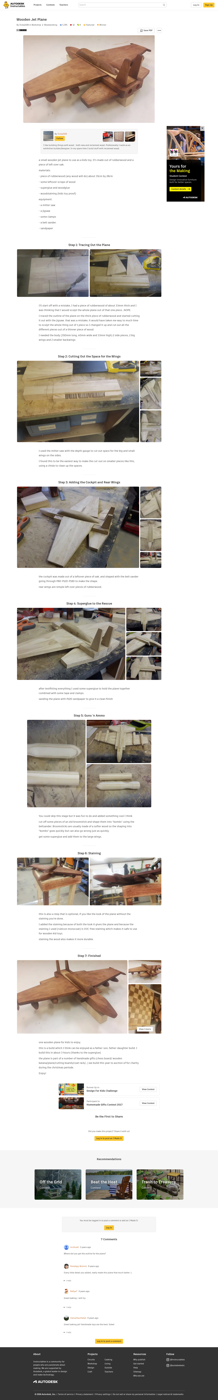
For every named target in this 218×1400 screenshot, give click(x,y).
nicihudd (74, 1247)
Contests (50, 4)
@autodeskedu (177, 1365)
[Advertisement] (186, 164)
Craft (90, 1371)
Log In (196, 5)
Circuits (91, 1359)
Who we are (138, 1375)
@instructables (177, 1359)
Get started (138, 1363)
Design (91, 1367)
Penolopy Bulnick (78, 1266)
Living (108, 1363)
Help (135, 1367)
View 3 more (145, 1029)
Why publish (139, 1359)
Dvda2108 (24, 25)
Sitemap (137, 1371)
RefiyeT (73, 1291)
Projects (38, 4)
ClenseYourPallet (78, 1318)
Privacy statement (84, 1394)
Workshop (36, 25)
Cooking (108, 1359)
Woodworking (50, 25)
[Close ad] (202, 128)
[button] (159, 30)
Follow (59, 138)
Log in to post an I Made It (109, 1138)
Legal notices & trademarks (170, 1394)
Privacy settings (103, 1394)
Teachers (63, 4)
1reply (68, 1280)
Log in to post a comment (109, 1341)
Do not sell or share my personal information (134, 1394)
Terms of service (66, 1394)
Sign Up (209, 5)
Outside (108, 1367)
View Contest (148, 1089)
